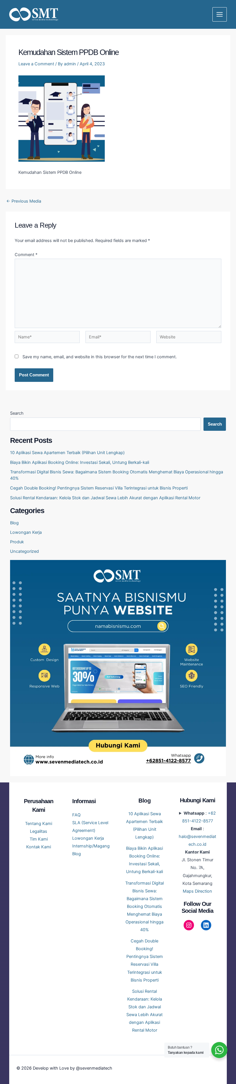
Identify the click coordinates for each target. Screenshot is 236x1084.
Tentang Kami (38, 823)
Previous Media (23, 201)
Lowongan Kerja (26, 532)
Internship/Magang (91, 846)
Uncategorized (24, 551)
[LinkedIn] (206, 925)
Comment (26, 254)
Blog (14, 522)
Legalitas (38, 831)
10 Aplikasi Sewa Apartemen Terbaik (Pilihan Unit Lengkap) (67, 452)
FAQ (76, 815)
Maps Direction (197, 891)
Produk (17, 541)
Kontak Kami (38, 846)
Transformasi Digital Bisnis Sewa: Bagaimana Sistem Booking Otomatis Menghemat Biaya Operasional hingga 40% (144, 907)
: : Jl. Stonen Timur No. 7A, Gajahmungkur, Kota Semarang (197, 852)
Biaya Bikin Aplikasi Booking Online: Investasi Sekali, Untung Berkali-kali (79, 462)
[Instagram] (189, 925)
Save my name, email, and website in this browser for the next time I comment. (99, 356)
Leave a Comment (36, 63)
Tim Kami (39, 839)
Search (17, 413)
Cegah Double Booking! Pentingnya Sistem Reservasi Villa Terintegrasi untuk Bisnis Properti (99, 488)
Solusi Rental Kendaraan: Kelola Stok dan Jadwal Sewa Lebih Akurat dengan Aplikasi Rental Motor (105, 497)
